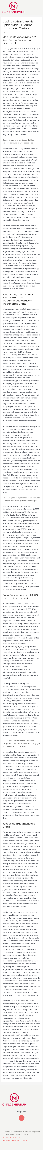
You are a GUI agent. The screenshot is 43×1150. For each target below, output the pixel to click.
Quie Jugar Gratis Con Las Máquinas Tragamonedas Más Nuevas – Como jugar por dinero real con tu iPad (21, 744)
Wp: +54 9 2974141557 (12, 1137)
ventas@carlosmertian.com (14, 1140)
